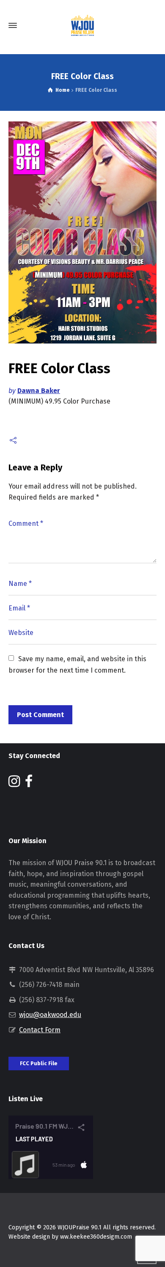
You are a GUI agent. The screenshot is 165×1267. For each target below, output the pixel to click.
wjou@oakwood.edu (50, 1015)
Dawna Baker (38, 391)
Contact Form (39, 1030)
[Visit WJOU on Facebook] (29, 784)
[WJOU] (82, 25)
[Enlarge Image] (82, 232)
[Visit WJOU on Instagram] (14, 784)
